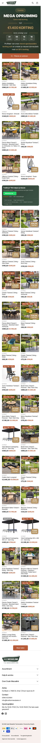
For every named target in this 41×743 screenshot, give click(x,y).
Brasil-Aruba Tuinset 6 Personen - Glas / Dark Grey (28, 438)
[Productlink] (10, 75)
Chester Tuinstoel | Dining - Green (10, 288)
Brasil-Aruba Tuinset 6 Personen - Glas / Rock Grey (28, 379)
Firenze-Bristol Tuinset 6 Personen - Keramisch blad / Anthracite (10, 318)
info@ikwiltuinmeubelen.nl (11, 700)
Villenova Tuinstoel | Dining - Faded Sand (10, 174)
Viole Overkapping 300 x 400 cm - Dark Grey (27, 528)
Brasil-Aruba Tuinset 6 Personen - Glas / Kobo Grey (28, 622)
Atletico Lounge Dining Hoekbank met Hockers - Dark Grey (9, 622)
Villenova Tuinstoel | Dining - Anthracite (10, 228)
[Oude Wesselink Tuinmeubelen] (11, 3)
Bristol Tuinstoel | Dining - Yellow (27, 318)
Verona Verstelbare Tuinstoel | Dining (28, 228)
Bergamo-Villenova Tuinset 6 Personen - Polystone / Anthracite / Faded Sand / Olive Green (28, 559)
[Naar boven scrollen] (37, 740)
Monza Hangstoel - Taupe (28, 173)
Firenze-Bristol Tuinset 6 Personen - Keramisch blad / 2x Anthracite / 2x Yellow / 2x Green (10, 143)
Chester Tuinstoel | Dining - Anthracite (28, 349)
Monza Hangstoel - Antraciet (10, 112)
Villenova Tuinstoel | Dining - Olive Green (10, 258)
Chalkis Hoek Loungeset (9, 467)
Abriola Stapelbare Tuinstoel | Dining (28, 141)
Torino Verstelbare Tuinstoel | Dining (10, 379)
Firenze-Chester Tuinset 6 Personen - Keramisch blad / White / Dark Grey (10, 591)
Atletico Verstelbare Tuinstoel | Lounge (29, 590)
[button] (4, 3)
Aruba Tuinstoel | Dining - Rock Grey (27, 258)
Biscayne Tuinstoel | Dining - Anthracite (28, 498)
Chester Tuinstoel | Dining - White (28, 468)
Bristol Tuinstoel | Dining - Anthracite (27, 288)
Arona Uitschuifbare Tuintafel (29, 112)
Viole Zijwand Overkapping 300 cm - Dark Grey (10, 528)
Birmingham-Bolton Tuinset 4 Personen (10, 498)
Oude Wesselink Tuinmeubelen (14, 724)
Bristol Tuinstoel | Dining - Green (9, 349)
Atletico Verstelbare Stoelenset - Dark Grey (9, 83)
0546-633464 (7, 698)
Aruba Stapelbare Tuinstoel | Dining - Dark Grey (10, 557)
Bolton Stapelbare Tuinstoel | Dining (28, 409)
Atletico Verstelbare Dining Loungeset (28, 83)
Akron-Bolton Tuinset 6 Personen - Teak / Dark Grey (10, 409)
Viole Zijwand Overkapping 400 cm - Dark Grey (10, 438)
